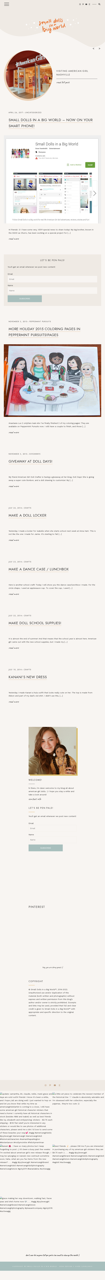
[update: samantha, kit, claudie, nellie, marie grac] (26, 1118)
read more (14, 239)
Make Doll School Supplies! (35, 623)
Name (10, 285)
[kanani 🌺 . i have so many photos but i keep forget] (26, 1171)
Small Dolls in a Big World (42, 1266)
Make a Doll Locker (27, 515)
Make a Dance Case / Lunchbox (38, 569)
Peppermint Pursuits (40, 321)
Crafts (27, 508)
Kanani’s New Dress (28, 677)
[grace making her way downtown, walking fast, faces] (26, 1223)
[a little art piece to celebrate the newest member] (78, 1118)
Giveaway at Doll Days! (30, 461)
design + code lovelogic (79, 1266)
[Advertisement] (52, 878)
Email (10, 274)
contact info (35, 799)
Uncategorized (33, 112)
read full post (62, 82)
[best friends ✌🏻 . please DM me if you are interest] (78, 1171)
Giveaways (35, 454)
